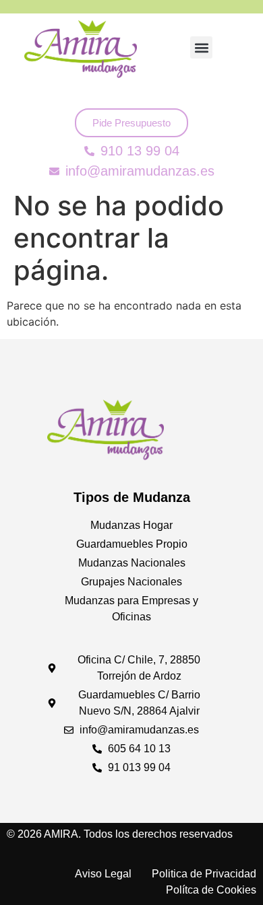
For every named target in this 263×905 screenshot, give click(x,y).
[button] (201, 47)
